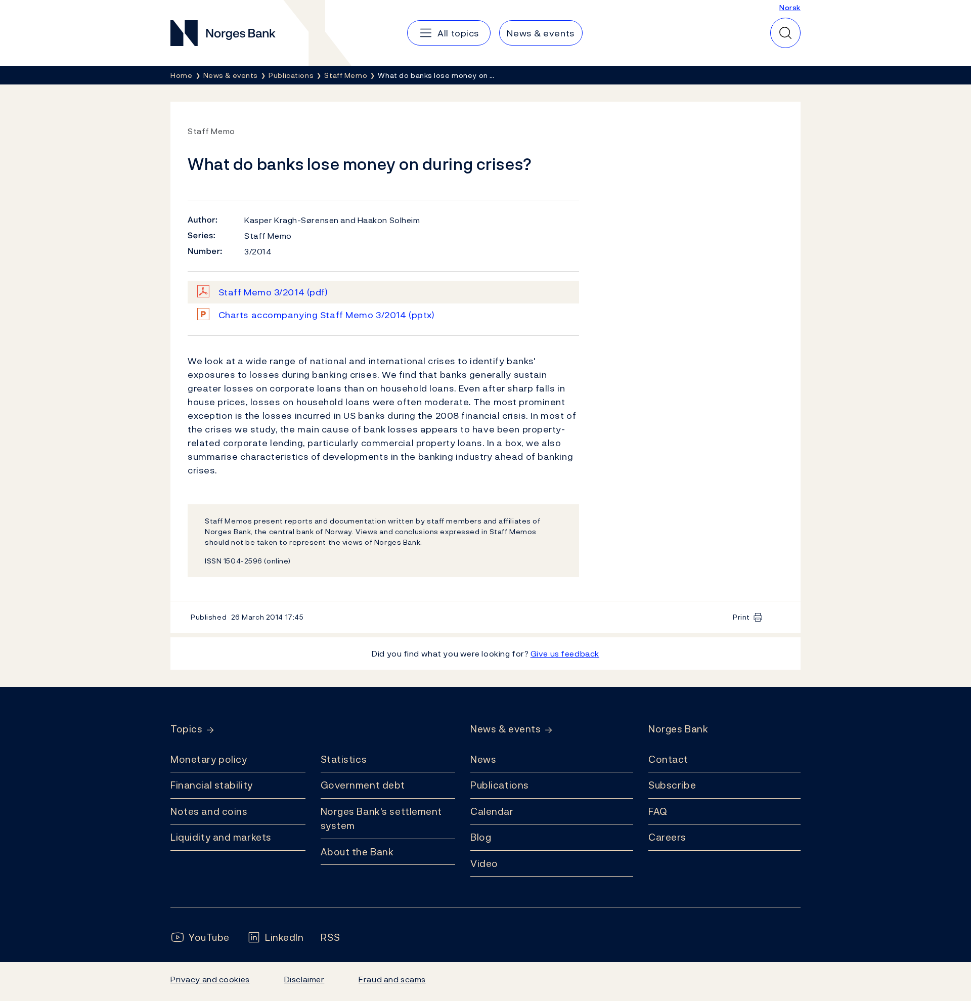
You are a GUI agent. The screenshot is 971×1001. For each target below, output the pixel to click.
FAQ (658, 811)
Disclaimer (304, 979)
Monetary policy (208, 759)
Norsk (790, 7)
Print (741, 617)
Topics (186, 729)
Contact (668, 759)
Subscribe (672, 785)
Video (484, 863)
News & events (505, 729)
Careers (667, 837)
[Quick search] (785, 33)
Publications (499, 785)
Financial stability (211, 785)
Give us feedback (565, 653)
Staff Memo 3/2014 (273, 292)
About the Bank (357, 852)
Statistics (344, 759)
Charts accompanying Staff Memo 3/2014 (326, 315)
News (483, 759)
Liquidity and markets (221, 837)
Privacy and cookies (210, 979)
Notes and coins (208, 811)
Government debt (363, 785)
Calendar (492, 811)
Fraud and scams (392, 979)
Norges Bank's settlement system (382, 818)
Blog (480, 837)
